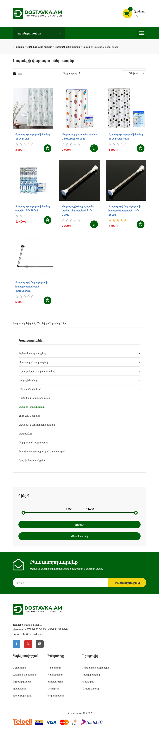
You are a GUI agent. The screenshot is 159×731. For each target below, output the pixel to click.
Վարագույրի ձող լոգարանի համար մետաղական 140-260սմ (124, 210)
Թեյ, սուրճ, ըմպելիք (30, 388)
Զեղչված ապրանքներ (32, 460)
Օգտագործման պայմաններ (22, 685)
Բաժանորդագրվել (127, 582)
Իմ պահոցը (54, 667)
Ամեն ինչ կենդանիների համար (37, 424)
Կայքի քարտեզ (91, 674)
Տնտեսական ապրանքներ (33, 362)
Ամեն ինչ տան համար (39, 46)
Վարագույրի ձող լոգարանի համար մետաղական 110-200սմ (78, 210)
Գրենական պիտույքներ (32, 353)
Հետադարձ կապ (22, 695)
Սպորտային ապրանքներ (33, 442)
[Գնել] (47, 148)
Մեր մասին (19, 667)
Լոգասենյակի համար (67, 46)
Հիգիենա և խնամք (29, 415)
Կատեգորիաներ (28, 33)
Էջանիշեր (53, 688)
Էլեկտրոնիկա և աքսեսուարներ (37, 371)
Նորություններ (56, 695)
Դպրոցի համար (28, 380)
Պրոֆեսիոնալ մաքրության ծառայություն (42, 451)
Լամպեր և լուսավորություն (34, 397)
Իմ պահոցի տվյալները (95, 667)
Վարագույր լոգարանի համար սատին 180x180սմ (32, 208)
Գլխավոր (18, 46)
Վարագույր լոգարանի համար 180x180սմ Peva (125, 136)
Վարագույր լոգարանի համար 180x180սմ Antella (79, 136)
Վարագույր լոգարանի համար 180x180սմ (32, 136)
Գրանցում (88, 681)
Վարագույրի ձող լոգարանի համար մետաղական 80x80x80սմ (31, 286)
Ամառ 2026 (25, 433)
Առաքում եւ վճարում (24, 674)
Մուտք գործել (90, 688)
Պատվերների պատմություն (55, 678)
